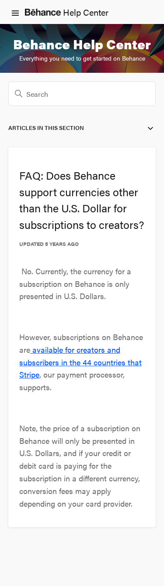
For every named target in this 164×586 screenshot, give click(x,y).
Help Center (84, 12)
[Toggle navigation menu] (15, 12)
